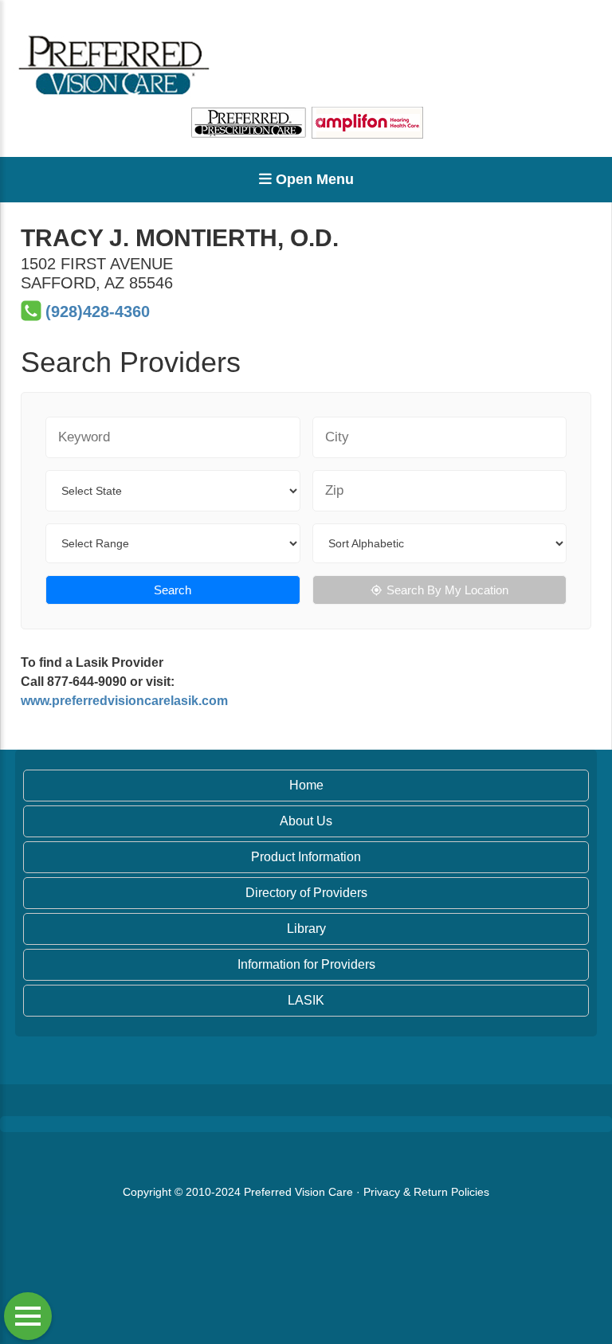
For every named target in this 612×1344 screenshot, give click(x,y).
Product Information (306, 857)
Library (306, 928)
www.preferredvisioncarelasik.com (124, 700)
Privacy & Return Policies (426, 1191)
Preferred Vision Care (298, 1191)
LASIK (306, 1000)
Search (172, 590)
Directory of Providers (306, 892)
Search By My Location (447, 590)
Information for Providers (306, 964)
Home (306, 785)
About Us (306, 821)
